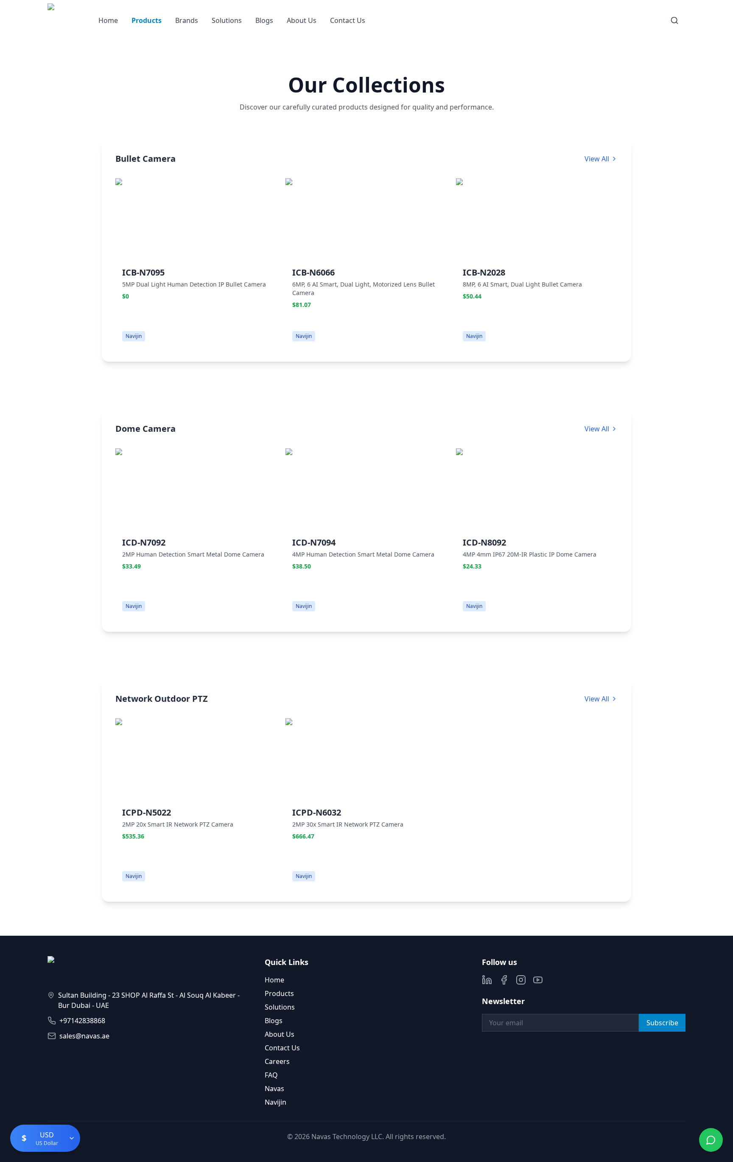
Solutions (227, 20)
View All (597, 158)
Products (146, 20)
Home (108, 20)
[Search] (674, 20)
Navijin (275, 1102)
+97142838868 (82, 1020)
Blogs (264, 20)
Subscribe (662, 1022)
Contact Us (347, 20)
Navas (274, 1088)
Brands (186, 20)
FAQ (271, 1075)
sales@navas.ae (84, 1036)
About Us (301, 20)
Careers (277, 1061)
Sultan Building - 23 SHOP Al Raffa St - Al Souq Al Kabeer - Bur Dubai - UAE (149, 1000)
